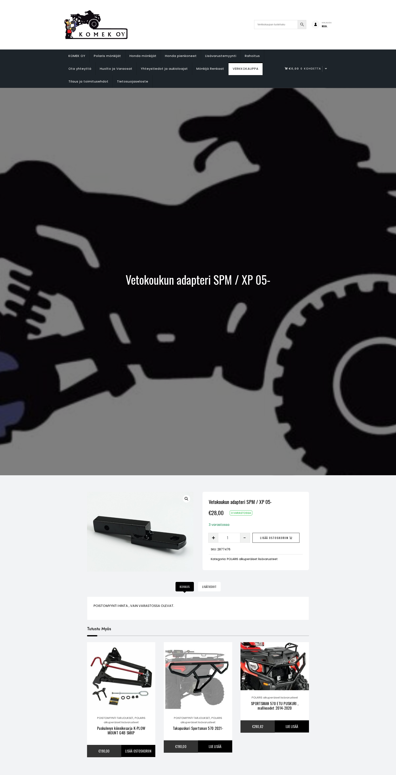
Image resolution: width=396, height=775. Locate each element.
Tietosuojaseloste (132, 81)
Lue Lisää (215, 746)
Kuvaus (185, 586)
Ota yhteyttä (79, 68)
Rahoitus (252, 56)
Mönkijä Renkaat (210, 68)
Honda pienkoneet (181, 56)
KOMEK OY (76, 56)
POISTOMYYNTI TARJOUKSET (115, 718)
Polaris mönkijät (107, 56)
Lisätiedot (209, 586)
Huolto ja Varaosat (116, 68)
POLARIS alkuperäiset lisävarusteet (252, 559)
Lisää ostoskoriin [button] (138, 750)
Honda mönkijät (143, 56)
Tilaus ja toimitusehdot (88, 81)
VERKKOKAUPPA (245, 68)
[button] (186, 499)
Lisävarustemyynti (220, 56)
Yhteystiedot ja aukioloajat (164, 68)
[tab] (185, 586)
